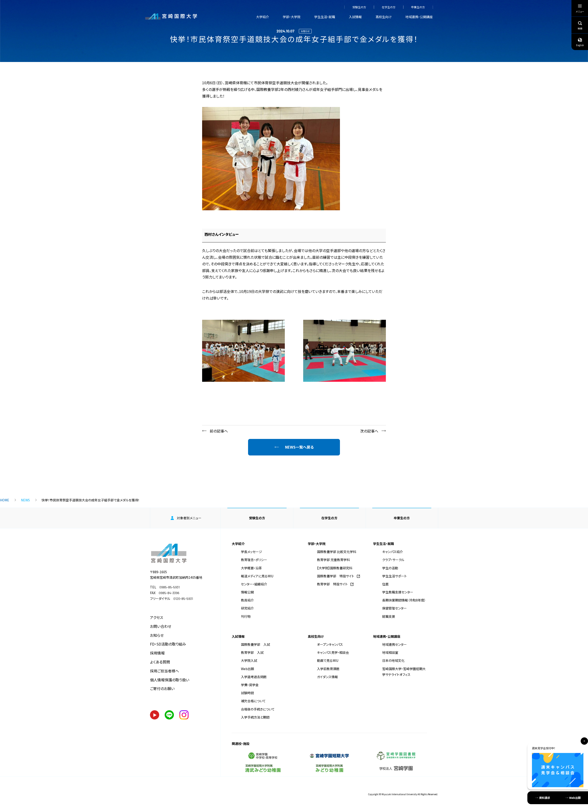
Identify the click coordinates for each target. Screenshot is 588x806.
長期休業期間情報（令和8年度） (404, 600)
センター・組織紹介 (254, 584)
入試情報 (355, 16)
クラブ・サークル (393, 559)
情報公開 (247, 592)
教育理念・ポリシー (254, 559)
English (580, 45)
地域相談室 (390, 652)
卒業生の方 (418, 7)
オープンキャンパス (330, 644)
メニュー (580, 11)
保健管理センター (394, 608)
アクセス (156, 617)
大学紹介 (262, 16)
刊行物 (246, 616)
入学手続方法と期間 (255, 717)
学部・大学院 (291, 16)
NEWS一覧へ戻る (299, 447)
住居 (385, 584)
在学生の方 (389, 7)
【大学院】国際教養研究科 (334, 568)
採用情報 (157, 653)
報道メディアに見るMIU (257, 576)
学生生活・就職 (324, 16)
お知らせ (157, 635)
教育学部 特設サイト (332, 584)
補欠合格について (253, 701)
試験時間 (247, 693)
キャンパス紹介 (392, 551)
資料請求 (544, 798)
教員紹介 (247, 600)
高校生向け (384, 16)
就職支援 (388, 616)
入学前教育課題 (328, 668)
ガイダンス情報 (327, 676)
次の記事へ (369, 431)
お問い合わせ (160, 626)
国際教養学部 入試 (255, 644)
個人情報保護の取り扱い (169, 679)
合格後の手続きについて (258, 709)
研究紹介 (247, 608)
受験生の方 (359, 7)
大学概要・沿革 (251, 568)
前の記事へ (219, 431)
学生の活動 (390, 568)
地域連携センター (394, 644)
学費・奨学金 (250, 684)
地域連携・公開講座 (419, 16)
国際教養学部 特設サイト (335, 576)
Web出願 (247, 668)
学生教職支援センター (397, 592)
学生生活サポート (394, 576)
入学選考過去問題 (254, 676)
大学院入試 (249, 660)
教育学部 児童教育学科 (333, 559)
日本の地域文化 (393, 660)
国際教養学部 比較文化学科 (336, 551)
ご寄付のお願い (162, 688)
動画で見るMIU (327, 660)
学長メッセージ (251, 551)
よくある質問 (160, 662)
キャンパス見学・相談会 (333, 652)
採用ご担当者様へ (164, 671)
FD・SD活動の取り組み (168, 644)
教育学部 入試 (252, 652)
